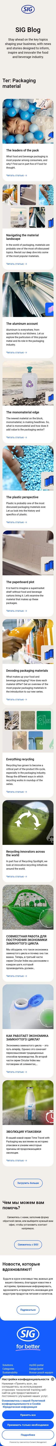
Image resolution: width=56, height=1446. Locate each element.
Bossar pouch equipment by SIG (41, 1374)
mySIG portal (36, 1365)
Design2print (36, 1368)
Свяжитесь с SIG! (28, 1244)
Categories (8, 1368)
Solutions (7, 1365)
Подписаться (28, 1309)
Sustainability (10, 1372)
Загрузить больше (28, 1183)
